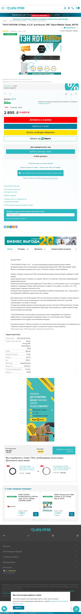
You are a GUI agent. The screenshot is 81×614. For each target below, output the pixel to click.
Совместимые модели (61, 249)
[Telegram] (5, 227)
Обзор (10, 249)
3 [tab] (37, 74)
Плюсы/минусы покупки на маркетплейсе (18, 205)
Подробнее (70, 28)
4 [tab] (39, 74)
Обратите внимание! (40, 15)
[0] (76, 8)
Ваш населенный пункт (50, 178)
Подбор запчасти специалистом (15, 199)
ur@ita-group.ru (40, 156)
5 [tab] (41, 74)
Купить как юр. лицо (40, 151)
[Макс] (16, 227)
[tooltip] (4, 535)
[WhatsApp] (8, 227)
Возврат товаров (10, 195)
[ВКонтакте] (10, 227)
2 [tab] (35, 74)
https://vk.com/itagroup (26, 613)
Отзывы (23, 249)
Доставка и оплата (10, 192)
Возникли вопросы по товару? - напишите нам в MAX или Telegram (40, 167)
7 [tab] (45, 74)
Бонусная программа (11, 202)
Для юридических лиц (40, 147)
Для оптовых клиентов (12, 189)
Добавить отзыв (16, 31)
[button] (29, 410)
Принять (18, 608)
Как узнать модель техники (15, 218)
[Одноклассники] (13, 227)
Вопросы (40, 249)
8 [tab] (47, 74)
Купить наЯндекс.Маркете (41, 132)
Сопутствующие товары (69, 31)
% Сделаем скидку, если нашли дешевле (40, 163)
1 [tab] (33, 74)
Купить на (40, 138)
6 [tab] (43, 74)
